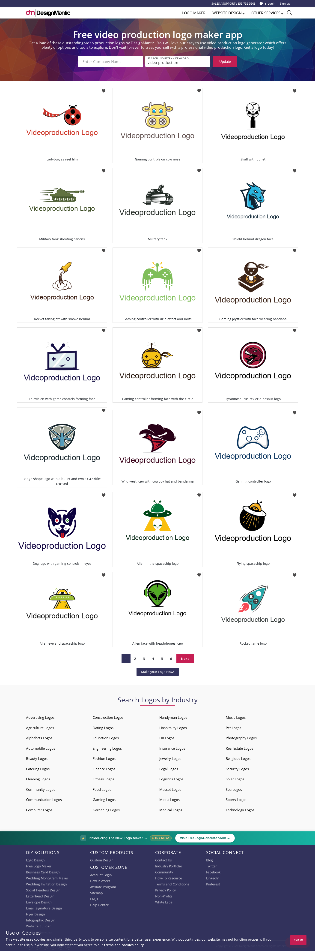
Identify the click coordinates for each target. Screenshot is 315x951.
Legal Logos (168, 769)
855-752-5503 (247, 3)
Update (225, 61)
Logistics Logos (171, 779)
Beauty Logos (37, 758)
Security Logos (237, 769)
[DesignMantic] (48, 12)
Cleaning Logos (38, 779)
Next (185, 658)
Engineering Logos (107, 748)
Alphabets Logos (39, 738)
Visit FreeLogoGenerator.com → (205, 838)
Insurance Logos (172, 748)
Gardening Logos (106, 810)
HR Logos (166, 738)
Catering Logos (38, 769)
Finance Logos (104, 769)
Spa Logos (234, 789)
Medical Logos (170, 810)
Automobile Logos (40, 748)
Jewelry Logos (170, 758)
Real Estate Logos (239, 748)
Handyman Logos (173, 717)
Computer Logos (39, 810)
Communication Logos (44, 799)
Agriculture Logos (40, 727)
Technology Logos (240, 810)
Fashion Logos (104, 758)
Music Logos (236, 717)
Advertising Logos (40, 717)
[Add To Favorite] (103, 89)
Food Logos (102, 789)
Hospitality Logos (173, 727)
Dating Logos (103, 727)
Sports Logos (236, 799)
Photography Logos (241, 738)
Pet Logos (233, 727)
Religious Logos (238, 758)
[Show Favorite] (261, 3)
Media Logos (169, 799)
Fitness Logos (103, 779)
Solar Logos (235, 779)
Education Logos (106, 738)
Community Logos (40, 789)
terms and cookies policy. (124, 945)
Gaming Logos (104, 799)
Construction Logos (108, 717)
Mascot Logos (170, 789)
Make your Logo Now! (157, 672)
